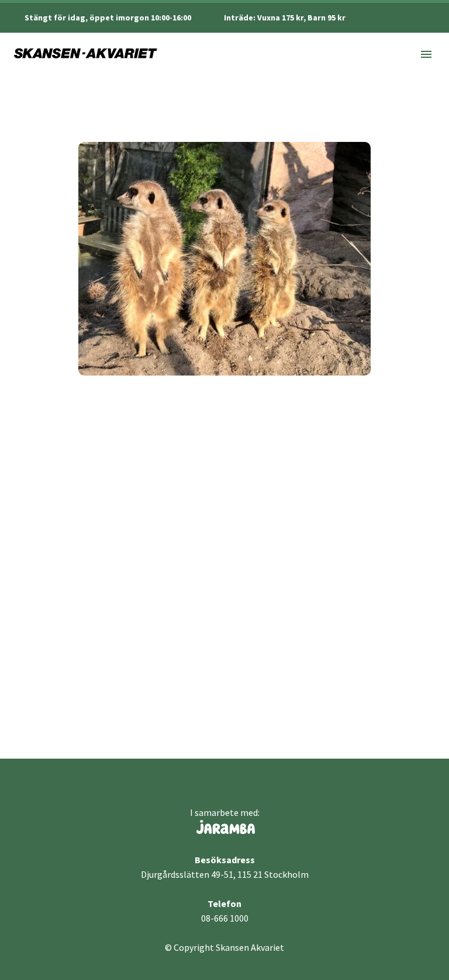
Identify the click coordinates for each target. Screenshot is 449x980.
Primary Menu (426, 54)
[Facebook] (396, 17)
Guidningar (143, 647)
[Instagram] (413, 17)
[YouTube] (431, 17)
